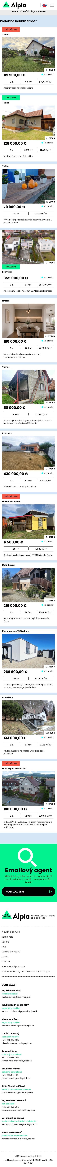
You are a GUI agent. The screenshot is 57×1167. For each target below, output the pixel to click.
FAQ (4, 946)
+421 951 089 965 (10, 1106)
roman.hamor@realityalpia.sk (17, 1060)
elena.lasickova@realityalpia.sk (17, 1092)
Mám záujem (15, 891)
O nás (5, 956)
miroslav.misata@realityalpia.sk (18, 1025)
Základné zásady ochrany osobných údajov (26, 971)
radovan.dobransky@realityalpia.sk (19, 1011)
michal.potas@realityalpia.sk (16, 996)
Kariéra (5, 941)
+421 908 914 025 (10, 1040)
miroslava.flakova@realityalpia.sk (18, 1138)
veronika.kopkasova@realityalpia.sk (20, 1124)
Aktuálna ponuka (11, 932)
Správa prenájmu (11, 951)
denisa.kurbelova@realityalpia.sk (18, 1110)
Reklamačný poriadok (13, 966)
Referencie (7, 937)
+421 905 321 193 (10, 1075)
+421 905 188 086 (10, 1057)
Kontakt (6, 961)
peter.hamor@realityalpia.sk (16, 1078)
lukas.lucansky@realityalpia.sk (17, 1043)
